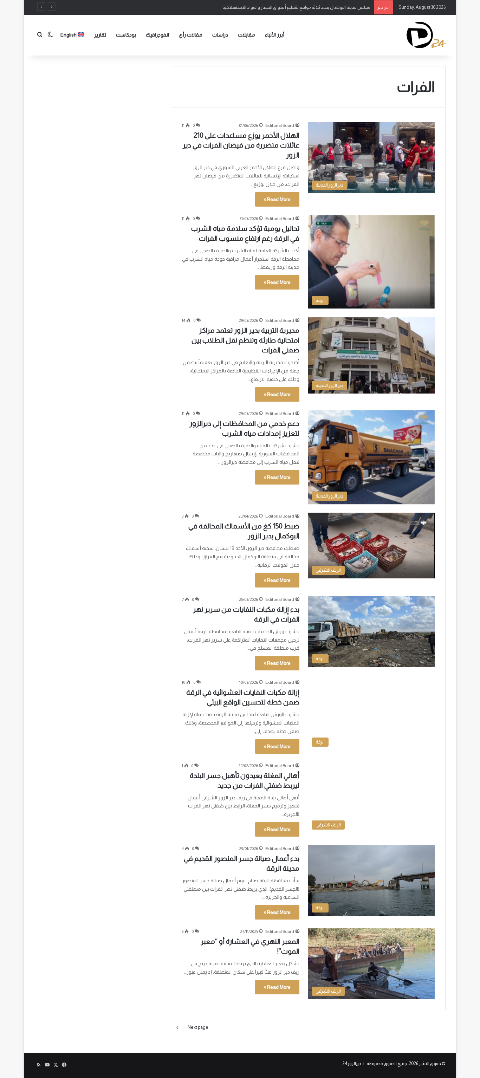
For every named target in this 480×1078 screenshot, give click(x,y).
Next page (198, 1027)
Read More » (277, 199)
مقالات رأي (190, 35)
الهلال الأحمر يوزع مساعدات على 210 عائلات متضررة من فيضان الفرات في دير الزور (240, 145)
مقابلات (246, 35)
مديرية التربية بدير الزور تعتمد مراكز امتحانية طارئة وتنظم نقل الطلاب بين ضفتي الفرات (245, 340)
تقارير (100, 35)
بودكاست (126, 35)
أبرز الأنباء (274, 35)
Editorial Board (279, 125)
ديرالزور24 (351, 1063)
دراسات (220, 35)
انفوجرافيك (157, 35)
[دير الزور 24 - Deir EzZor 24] (426, 35)
